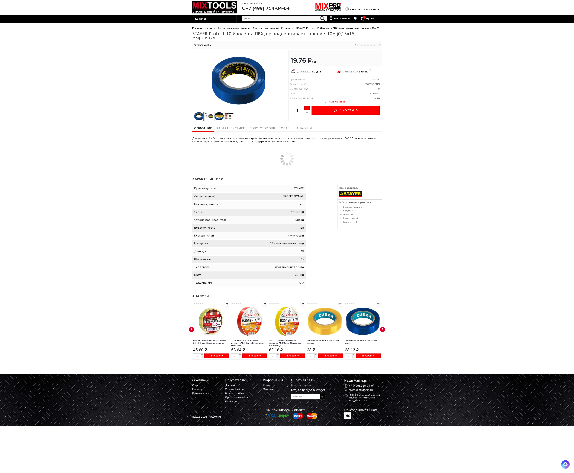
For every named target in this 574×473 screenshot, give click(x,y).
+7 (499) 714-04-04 (268, 8)
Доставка (230, 385)
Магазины (268, 389)
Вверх (557, 377)
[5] (374, 45)
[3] (368, 45)
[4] (371, 45)
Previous (191, 329)
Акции (266, 385)
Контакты (197, 389)
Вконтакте (347, 415)
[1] (362, 45)
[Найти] (322, 18)
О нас (195, 385)
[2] (365, 45)
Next (382, 329)
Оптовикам (231, 401)
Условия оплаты (234, 389)
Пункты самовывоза (236, 397)
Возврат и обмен (234, 393)
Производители (200, 393)
